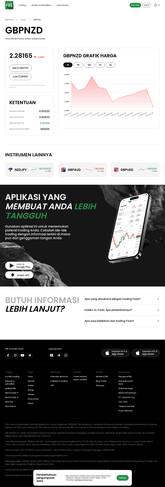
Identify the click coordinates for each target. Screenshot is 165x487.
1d (100, 65)
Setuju (122, 477)
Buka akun (135, 5)
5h (78, 65)
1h (68, 65)
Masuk (146, 5)
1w (110, 65)
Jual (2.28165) (20, 76)
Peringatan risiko (13, 461)
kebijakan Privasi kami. (84, 480)
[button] (122, 299)
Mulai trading (12, 246)
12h (89, 65)
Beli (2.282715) (20, 68)
